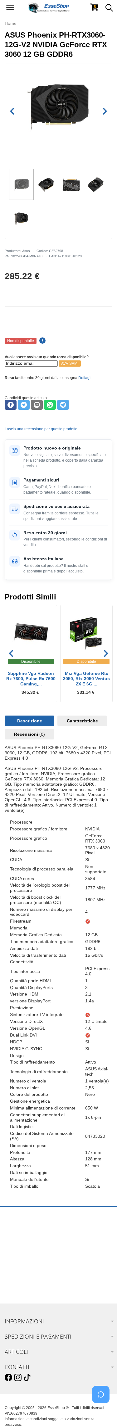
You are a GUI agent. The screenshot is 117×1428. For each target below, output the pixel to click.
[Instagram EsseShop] (18, 1378)
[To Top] (103, 1413)
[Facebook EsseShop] (8, 1378)
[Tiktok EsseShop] (27, 1378)
